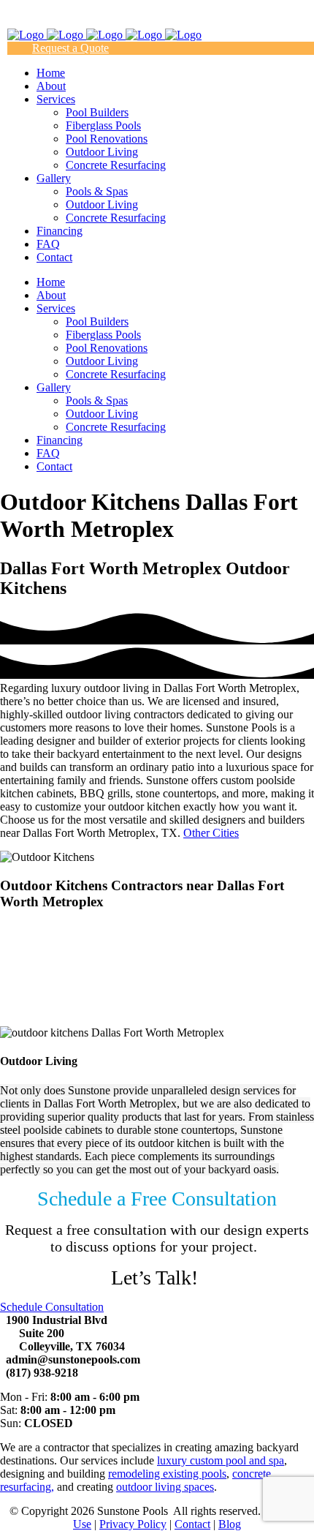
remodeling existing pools (167, 1473)
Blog (229, 1524)
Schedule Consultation (52, 1307)
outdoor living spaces (165, 1487)
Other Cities (211, 833)
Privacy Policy (132, 1524)
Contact (192, 1524)
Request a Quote (70, 48)
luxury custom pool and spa (220, 1460)
